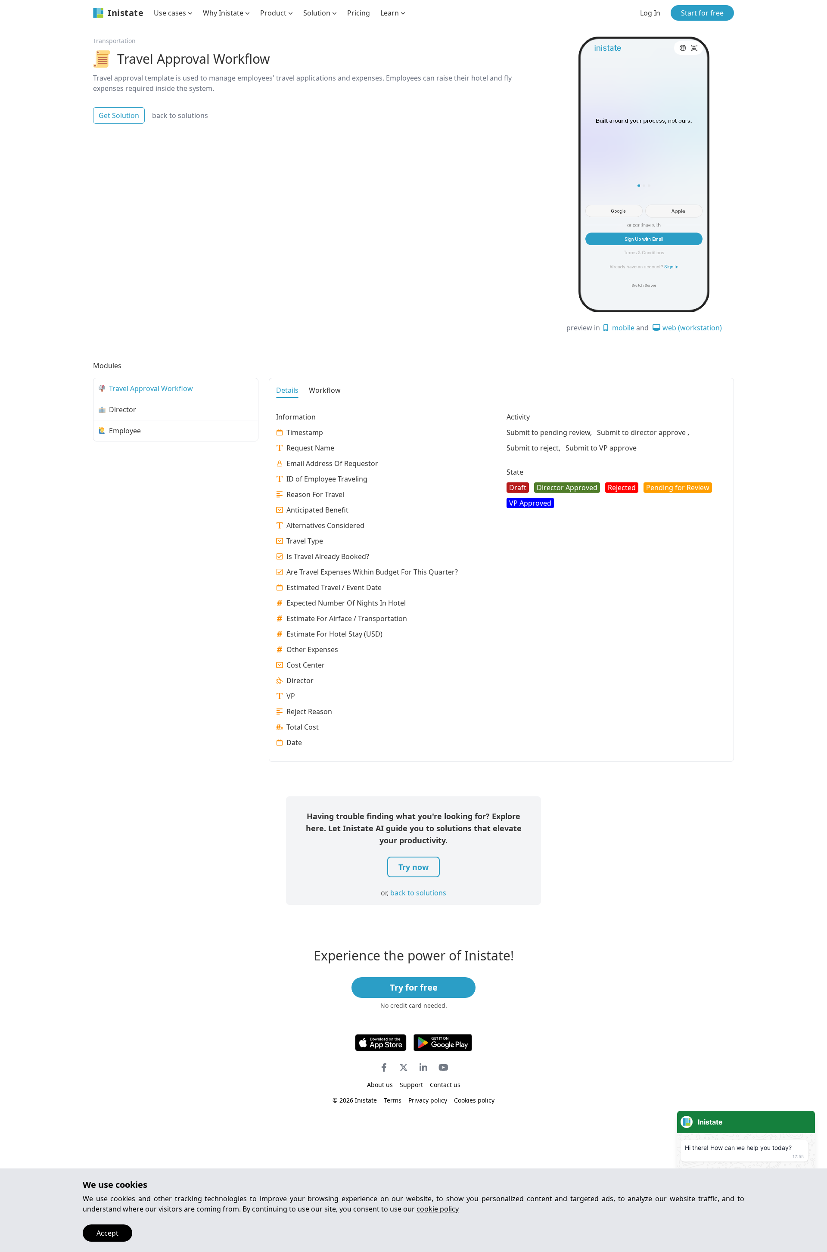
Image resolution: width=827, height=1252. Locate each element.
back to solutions (180, 115)
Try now (413, 867)
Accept (107, 1233)
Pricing (358, 13)
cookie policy (438, 1209)
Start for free (702, 13)
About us (380, 1085)
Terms (392, 1100)
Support (411, 1085)
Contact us (445, 1085)
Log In (650, 13)
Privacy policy (427, 1100)
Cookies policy (474, 1100)
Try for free (414, 987)
